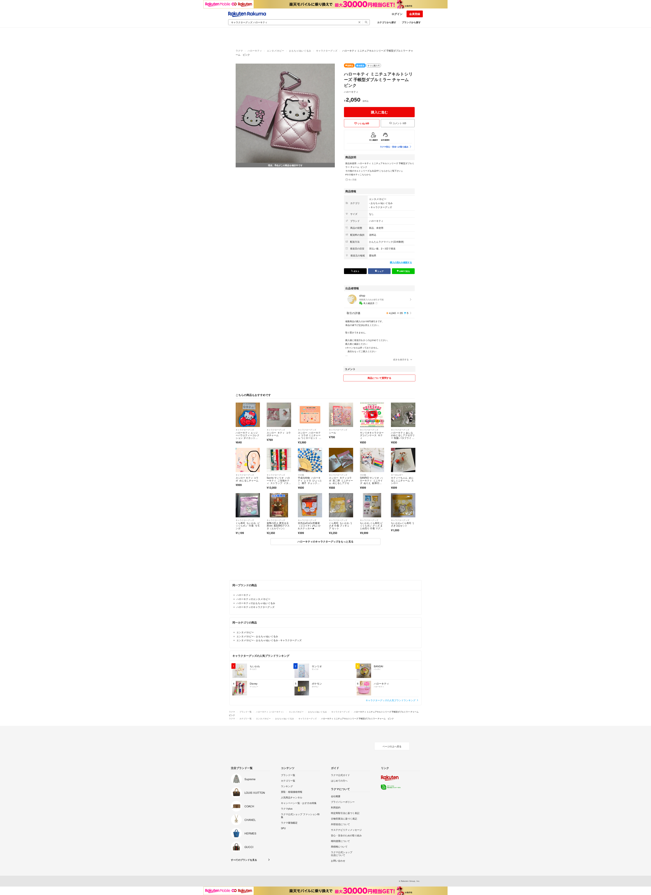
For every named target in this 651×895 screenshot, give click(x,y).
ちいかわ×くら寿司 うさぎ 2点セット (402, 524)
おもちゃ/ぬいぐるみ (300, 50)
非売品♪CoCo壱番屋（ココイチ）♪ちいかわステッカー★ (309, 525)
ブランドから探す (411, 22)
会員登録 (414, 14)
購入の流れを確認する (401, 262)
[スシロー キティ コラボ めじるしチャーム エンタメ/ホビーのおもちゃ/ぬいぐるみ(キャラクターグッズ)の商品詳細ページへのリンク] (248, 460)
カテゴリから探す (386, 22)
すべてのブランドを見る (244, 859)
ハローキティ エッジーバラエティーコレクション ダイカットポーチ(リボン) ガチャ (247, 436)
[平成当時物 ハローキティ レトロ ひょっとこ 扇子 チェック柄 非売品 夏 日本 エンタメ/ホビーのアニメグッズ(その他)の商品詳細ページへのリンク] (310, 460)
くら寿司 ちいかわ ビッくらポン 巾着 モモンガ (248, 525)
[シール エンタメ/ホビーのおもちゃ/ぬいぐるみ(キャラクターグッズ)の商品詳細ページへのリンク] (341, 415)
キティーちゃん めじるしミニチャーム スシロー (402, 480)
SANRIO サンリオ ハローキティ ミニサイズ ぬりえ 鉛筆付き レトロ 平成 (371, 481)
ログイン (397, 14)
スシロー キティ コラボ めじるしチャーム (247, 479)
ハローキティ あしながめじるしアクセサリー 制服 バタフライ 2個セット (403, 436)
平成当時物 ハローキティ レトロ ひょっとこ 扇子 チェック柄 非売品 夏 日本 (310, 481)
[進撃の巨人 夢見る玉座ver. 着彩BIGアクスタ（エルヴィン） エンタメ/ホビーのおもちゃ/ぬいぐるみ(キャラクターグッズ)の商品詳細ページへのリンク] (279, 505)
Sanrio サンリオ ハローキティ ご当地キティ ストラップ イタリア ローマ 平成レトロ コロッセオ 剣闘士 (279, 483)
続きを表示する (401, 359)
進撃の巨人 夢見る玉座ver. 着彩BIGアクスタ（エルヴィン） (278, 525)
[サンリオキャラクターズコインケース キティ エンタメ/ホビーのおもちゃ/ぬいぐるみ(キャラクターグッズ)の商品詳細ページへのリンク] (372, 415)
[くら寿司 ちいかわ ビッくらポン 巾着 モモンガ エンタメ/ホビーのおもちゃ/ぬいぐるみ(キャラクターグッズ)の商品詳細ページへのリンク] (248, 505)
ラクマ (239, 50)
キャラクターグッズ (326, 50)
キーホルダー (397, 474)
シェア (380, 271)
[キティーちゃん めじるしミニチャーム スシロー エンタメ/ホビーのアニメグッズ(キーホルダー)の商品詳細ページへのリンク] (403, 460)
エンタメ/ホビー (275, 50)
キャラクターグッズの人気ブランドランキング (391, 700)
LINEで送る (404, 271)
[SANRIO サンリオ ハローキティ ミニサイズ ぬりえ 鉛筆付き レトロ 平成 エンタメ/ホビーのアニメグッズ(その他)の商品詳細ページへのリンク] (372, 460)
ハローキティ (255, 50)
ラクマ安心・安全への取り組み (394, 146)
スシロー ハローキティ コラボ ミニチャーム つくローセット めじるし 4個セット (309, 436)
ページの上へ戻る (391, 746)
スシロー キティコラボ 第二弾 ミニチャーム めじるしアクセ (341, 480)
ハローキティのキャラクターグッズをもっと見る (325, 541)
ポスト (356, 271)
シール (332, 432)
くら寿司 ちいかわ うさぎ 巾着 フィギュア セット (340, 525)
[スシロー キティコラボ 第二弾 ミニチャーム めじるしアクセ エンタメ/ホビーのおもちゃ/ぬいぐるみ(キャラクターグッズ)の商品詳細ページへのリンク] (341, 460)
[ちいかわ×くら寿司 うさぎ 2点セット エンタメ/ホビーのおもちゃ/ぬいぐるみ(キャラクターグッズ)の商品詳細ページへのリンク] (403, 505)
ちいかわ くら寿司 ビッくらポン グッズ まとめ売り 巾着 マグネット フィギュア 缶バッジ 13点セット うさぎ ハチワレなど (371, 529)
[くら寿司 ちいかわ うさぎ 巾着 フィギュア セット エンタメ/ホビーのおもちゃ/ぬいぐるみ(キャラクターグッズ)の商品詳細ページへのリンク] (341, 505)
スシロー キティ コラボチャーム (279, 434)
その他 (301, 474)
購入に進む (379, 112)
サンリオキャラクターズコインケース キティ (372, 435)
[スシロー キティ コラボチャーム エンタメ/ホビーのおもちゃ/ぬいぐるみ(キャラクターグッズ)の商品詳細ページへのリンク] (279, 415)
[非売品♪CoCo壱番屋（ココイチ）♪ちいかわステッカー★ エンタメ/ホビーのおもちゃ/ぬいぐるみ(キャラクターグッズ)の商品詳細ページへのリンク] (310, 505)
